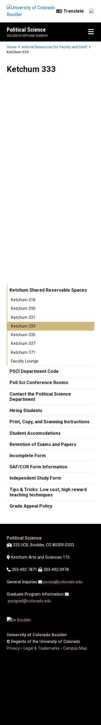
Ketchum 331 (23, 317)
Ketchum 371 (23, 352)
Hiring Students (26, 410)
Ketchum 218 (23, 300)
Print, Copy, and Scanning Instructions (49, 421)
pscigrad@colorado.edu (29, 601)
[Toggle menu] (91, 32)
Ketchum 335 (23, 335)
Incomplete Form (28, 455)
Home (12, 47)
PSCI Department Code (34, 371)
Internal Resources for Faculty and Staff (54, 47)
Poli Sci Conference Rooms (39, 382)
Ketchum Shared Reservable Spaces (48, 290)
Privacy (13, 648)
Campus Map (75, 648)
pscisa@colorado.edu (62, 582)
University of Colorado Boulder (37, 635)
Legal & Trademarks (41, 648)
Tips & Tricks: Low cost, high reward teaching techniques (48, 492)
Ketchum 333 (23, 326)
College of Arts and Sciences (27, 35)
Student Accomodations (35, 433)
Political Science (26, 29)
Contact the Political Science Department (40, 396)
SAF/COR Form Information (38, 467)
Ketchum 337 (23, 343)
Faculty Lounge (24, 361)
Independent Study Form (35, 478)
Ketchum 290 (23, 308)
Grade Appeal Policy (31, 506)
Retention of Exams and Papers (43, 444)
